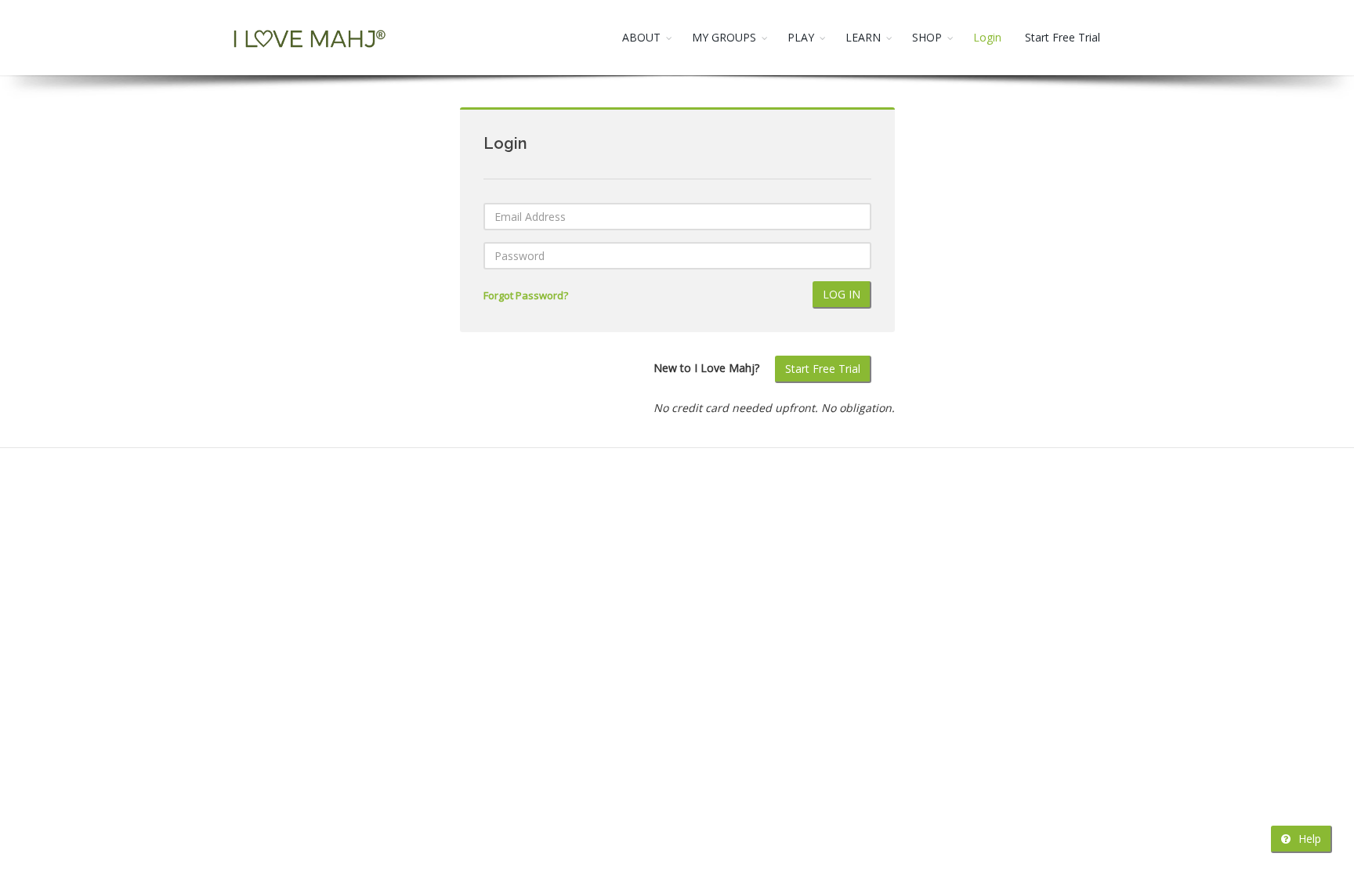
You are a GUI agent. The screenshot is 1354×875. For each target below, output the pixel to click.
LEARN (863, 37)
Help (1308, 838)
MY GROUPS (724, 37)
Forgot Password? (525, 295)
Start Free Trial (1062, 37)
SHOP (927, 37)
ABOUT (641, 37)
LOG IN (841, 294)
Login (987, 37)
